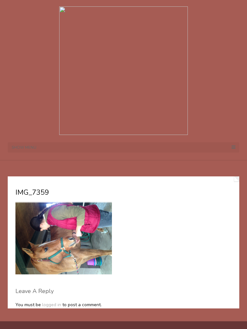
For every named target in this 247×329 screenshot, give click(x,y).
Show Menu (24, 147)
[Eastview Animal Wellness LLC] (123, 70)
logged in (51, 305)
